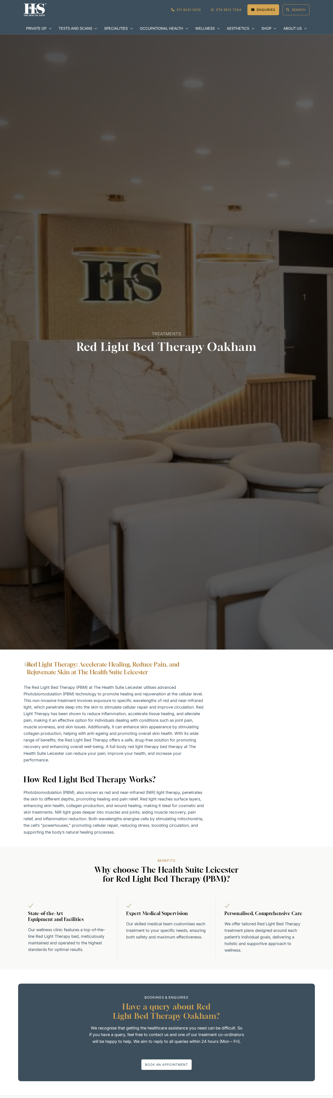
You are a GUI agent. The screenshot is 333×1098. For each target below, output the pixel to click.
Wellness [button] (205, 28)
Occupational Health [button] (161, 28)
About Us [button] (292, 28)
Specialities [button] (116, 28)
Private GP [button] (36, 28)
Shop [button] (266, 28)
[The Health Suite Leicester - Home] (35, 9)
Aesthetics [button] (238, 28)
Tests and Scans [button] (75, 28)
